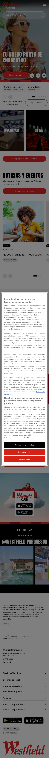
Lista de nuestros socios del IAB (16, 438)
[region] (24, 379)
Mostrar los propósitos (24, 445)
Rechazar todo (24, 452)
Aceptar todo (24, 459)
